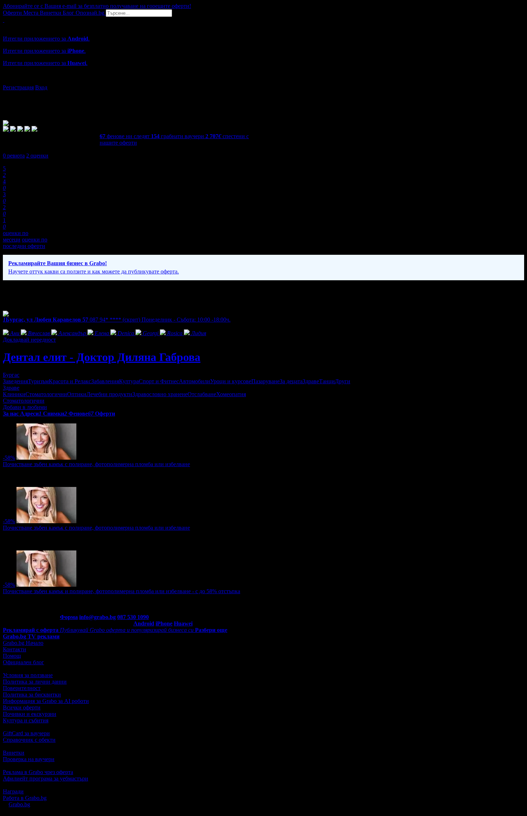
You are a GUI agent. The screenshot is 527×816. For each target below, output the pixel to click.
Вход (41, 87)
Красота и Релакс (70, 381)
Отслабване (201, 394)
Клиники (14, 394)
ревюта (14, 156)
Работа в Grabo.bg (25, 798)
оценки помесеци (15, 236)
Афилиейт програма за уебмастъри (45, 778)
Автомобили (194, 381)
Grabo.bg (19, 804)
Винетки (13, 753)
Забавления (105, 381)
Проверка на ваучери (28, 759)
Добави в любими (25, 407)
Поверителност (22, 688)
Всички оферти (22, 707)
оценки (37, 156)
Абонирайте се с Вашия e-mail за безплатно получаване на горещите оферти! (97, 6)
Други (342, 381)
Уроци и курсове (230, 381)
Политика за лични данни (35, 682)
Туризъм (38, 381)
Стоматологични (46, 394)
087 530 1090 (133, 617)
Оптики (76, 394)
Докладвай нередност (29, 340)
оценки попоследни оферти (25, 242)
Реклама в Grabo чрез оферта (38, 772)
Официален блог (23, 662)
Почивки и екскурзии (29, 714)
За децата (291, 381)
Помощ (12, 656)
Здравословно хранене (159, 394)
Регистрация (18, 87)
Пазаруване (265, 381)
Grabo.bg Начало (23, 643)
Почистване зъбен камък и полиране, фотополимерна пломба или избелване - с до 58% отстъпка (121, 591)
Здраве (311, 381)
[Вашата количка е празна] (3, 20)
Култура (129, 381)
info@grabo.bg (97, 617)
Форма (69, 617)
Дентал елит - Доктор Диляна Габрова (101, 357)
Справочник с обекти (29, 740)
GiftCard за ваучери (26, 733)
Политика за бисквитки (32, 694)
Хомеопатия (231, 394)
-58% (9, 458)
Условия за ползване (28, 675)
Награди (13, 791)
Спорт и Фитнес (159, 381)
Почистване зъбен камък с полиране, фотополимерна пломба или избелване (96, 464)
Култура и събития (25, 720)
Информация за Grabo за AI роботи (46, 701)
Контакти (14, 649)
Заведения (15, 381)
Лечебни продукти (109, 394)
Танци (327, 381)
